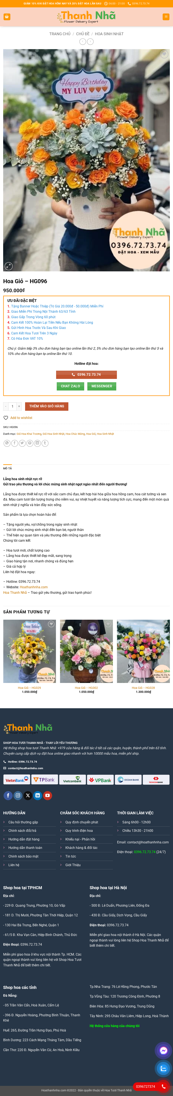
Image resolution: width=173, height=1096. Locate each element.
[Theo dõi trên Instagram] (18, 795)
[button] (7, 16)
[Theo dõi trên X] (27, 795)
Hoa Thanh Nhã (15, 593)
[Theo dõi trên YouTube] (47, 795)
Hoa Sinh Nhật (109, 34)
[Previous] (3, 660)
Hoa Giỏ (91, 433)
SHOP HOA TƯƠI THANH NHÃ (23, 743)
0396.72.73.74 (144, 852)
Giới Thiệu (73, 865)
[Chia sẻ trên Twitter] (22, 443)
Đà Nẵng (9, 996)
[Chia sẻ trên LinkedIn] (37, 443)
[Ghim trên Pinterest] (29, 443)
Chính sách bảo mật (23, 856)
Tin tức (70, 856)
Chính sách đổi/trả (22, 831)
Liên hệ (13, 865)
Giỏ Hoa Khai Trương (29, 433)
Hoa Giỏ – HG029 (29, 688)
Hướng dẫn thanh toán (25, 848)
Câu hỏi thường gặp (23, 822)
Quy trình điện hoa (79, 831)
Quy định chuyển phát (81, 822)
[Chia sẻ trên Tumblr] (45, 443)
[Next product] (82, 41)
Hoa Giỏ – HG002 (86, 688)
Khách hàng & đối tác (81, 848)
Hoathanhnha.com (34, 587)
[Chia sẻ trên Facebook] (14, 443)
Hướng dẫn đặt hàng (23, 839)
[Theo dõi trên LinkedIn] (37, 795)
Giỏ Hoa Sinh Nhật (53, 433)
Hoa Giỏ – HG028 (143, 688)
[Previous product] (90, 41)
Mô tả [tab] (7, 468)
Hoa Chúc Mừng (75, 433)
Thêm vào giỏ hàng (46, 406)
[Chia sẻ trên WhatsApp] (7, 443)
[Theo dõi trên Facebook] (8, 795)
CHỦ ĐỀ (82, 34)
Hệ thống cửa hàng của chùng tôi (114, 1026)
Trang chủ (59, 34)
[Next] (169, 660)
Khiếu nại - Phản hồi (80, 839)
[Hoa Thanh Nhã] (86, 16)
